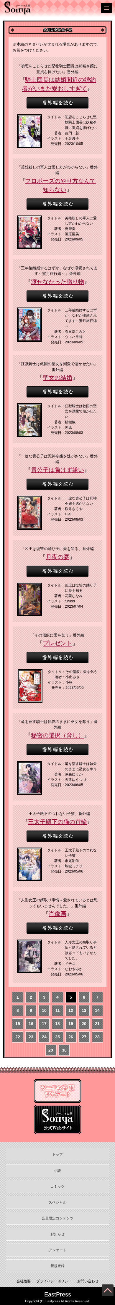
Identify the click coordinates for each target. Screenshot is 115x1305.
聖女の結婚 (57, 377)
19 (70, 1023)
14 (97, 1010)
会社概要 (24, 1281)
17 (44, 1023)
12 (70, 1010)
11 (57, 1010)
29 (50, 1050)
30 (64, 1050)
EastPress (57, 1294)
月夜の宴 (57, 557)
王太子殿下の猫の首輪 (57, 821)
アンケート (57, 1250)
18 (57, 1023)
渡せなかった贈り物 (57, 281)
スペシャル (57, 1202)
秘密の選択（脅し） (57, 735)
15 (17, 1023)
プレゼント (57, 643)
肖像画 (57, 913)
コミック (57, 1186)
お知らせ (57, 1234)
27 (84, 1037)
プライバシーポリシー (54, 1281)
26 (70, 1037)
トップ (57, 1154)
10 (44, 1010)
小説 (57, 1171)
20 (84, 1023)
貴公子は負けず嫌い (57, 470)
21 (97, 1023)
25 (57, 1037)
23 (31, 1037)
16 (31, 1023)
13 (84, 1010)
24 (44, 1037)
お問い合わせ (87, 1281)
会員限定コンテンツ (57, 1218)
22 (17, 1037)
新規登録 (57, 1266)
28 (97, 1037)
